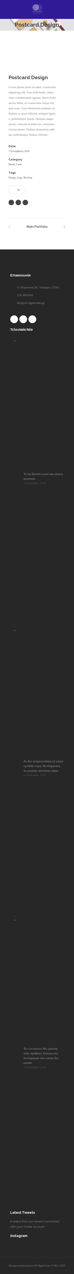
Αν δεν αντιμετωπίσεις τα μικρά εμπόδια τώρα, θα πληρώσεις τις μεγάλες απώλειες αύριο (43, 766)
